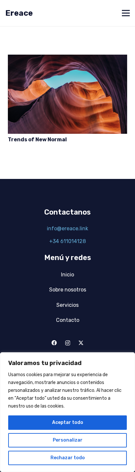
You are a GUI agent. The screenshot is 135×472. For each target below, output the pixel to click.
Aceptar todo (67, 422)
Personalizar (68, 440)
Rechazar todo (67, 458)
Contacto (67, 320)
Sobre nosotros (67, 290)
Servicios (67, 305)
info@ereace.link (67, 228)
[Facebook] (54, 342)
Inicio (67, 274)
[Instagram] (67, 343)
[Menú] (126, 13)
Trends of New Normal (37, 139)
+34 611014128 (67, 241)
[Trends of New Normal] (67, 58)
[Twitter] (81, 342)
